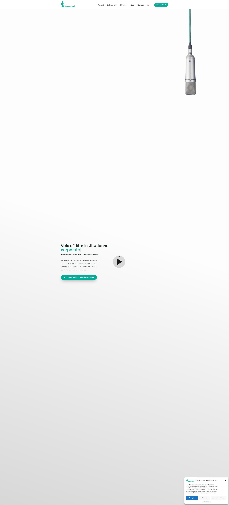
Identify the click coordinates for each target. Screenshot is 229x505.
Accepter (192, 498)
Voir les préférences (218, 498)
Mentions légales (207, 501)
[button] (225, 480)
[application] (126, 5)
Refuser (204, 498)
